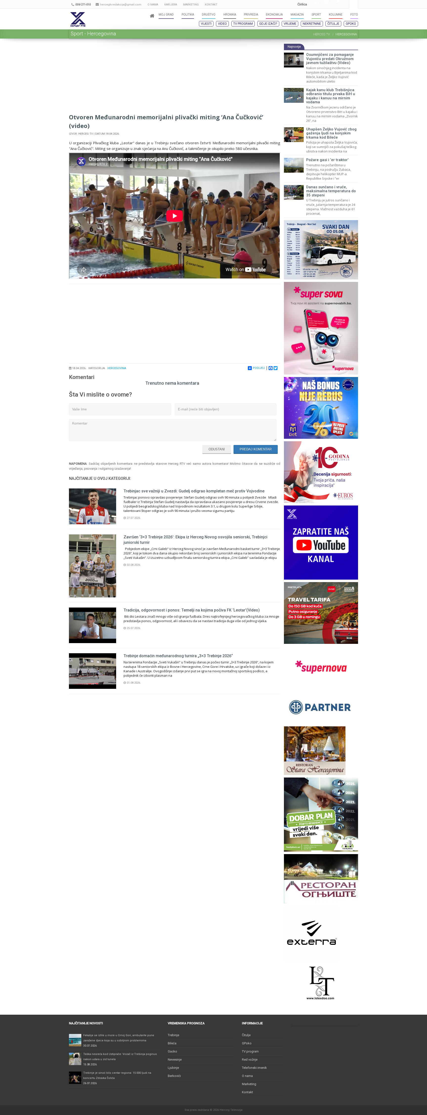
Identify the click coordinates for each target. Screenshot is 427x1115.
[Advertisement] (174, 78)
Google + (314, 4)
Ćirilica (302, 4)
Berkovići (174, 1076)
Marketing (249, 1084)
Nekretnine (312, 23)
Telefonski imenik (254, 1068)
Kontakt (247, 1092)
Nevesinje (175, 1059)
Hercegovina (116, 368)
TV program (243, 23)
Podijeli (259, 368)
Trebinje (173, 1035)
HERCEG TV (321, 34)
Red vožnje (249, 1059)
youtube (324, 4)
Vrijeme (290, 23)
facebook (344, 4)
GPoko (351, 23)
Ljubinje (173, 1068)
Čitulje (333, 23)
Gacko (172, 1051)
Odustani (217, 449)
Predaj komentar (256, 449)
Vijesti (206, 23)
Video (222, 23)
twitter (334, 4)
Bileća (172, 1043)
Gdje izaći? (268, 23)
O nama (247, 1076)
